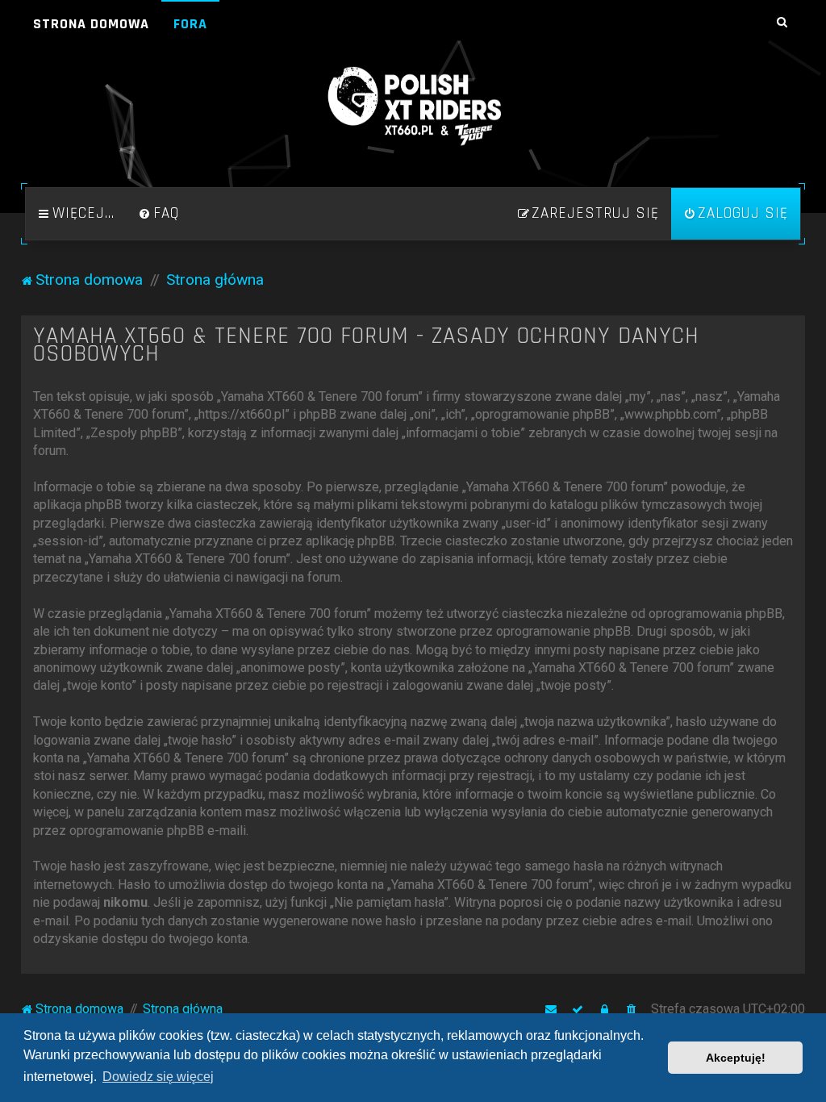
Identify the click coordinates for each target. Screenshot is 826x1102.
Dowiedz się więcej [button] (158, 1076)
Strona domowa (91, 24)
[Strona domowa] (413, 106)
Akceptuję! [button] (736, 1057)
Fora (190, 24)
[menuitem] (159, 214)
